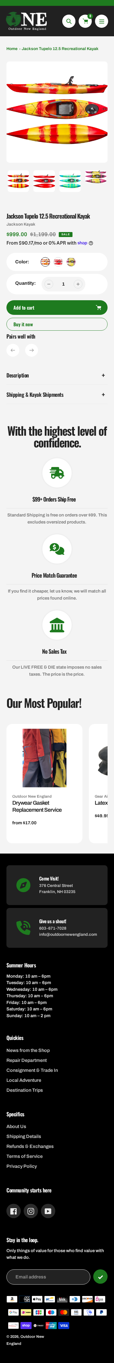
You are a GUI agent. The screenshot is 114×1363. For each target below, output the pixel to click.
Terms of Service (24, 1156)
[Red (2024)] (58, 262)
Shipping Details (23, 1136)
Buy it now (23, 324)
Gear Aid (102, 796)
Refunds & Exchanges (30, 1146)
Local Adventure (23, 1080)
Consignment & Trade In (32, 1070)
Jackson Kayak (20, 224)
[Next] (31, 350)
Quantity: (25, 283)
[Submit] (100, 1276)
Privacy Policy (21, 1166)
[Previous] (12, 350)
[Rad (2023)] (71, 262)
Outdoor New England (32, 796)
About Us (16, 1126)
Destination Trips (24, 1090)
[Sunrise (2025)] (45, 262)
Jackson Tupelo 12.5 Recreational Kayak (60, 49)
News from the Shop (28, 1050)
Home (12, 49)
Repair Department (26, 1060)
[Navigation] (101, 21)
